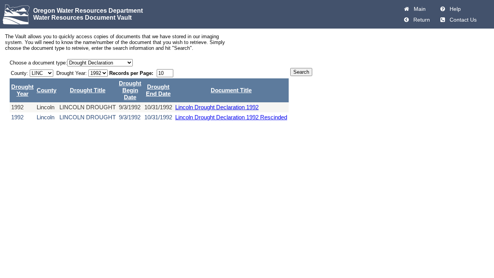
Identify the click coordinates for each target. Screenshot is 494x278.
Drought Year (22, 90)
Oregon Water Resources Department (88, 10)
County (46, 90)
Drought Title (87, 90)
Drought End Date (158, 90)
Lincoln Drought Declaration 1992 (217, 107)
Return (420, 20)
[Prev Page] (406, 19)
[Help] (442, 9)
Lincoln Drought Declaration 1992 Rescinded (231, 117)
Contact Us (462, 20)
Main (418, 9)
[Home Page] (406, 9)
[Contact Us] (442, 19)
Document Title (231, 90)
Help (454, 9)
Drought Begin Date (130, 90)
